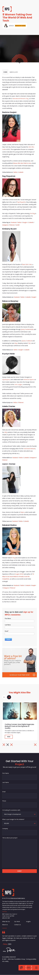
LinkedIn (21, 172)
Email (3, 792)
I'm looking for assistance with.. (11, 810)
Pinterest (11, 225)
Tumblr (18, 225)
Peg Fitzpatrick (21, 202)
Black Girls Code (27, 264)
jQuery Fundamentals (27, 329)
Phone (4, 801)
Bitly (6, 432)
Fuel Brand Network (29, 448)
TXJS (29, 343)
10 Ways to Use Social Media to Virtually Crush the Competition (18, 576)
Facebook (13, 222)
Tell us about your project (9, 838)
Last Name (5, 782)
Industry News (20, 26)
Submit (19, 871)
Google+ (25, 222)
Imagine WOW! (19, 574)
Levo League (18, 384)
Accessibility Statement (9, 957)
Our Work (17, 921)
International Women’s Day (20, 98)
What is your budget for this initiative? (13, 819)
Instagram (5, 225)
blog (16, 343)
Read (8, 736)
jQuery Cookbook (27, 341)
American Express (29, 379)
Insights (28, 921)
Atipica (22, 512)
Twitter (15, 172)
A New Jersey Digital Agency (17, 898)
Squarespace (6, 379)
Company (5, 828)
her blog (32, 213)
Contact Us (17, 924)
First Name (5, 773)
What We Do (6, 921)
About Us (5, 924)
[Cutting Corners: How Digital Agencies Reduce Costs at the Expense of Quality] (20, 711)
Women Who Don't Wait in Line (22, 163)
